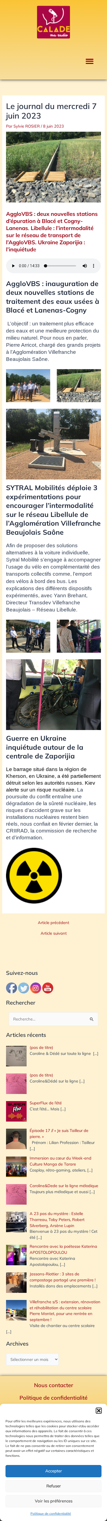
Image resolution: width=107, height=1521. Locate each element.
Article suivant (54, 933)
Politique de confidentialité (50, 1513)
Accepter (53, 1470)
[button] (99, 1410)
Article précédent (53, 923)
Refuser (53, 1485)
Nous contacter (53, 1385)
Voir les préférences (53, 1501)
